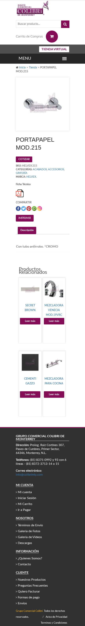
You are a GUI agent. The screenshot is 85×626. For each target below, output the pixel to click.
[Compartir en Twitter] (23, 208)
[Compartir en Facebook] (18, 208)
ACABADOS (40, 169)
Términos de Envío (30, 525)
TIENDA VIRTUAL (54, 49)
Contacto (24, 564)
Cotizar (24, 159)
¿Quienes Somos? (30, 558)
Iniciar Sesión (27, 498)
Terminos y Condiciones (54, 623)
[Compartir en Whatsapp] (34, 208)
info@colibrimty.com (29, 474)
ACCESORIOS (56, 169)
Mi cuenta (25, 492)
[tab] (27, 230)
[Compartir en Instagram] (39, 208)
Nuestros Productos (32, 579)
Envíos (22, 603)
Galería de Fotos (29, 531)
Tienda (33, 67)
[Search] (65, 24)
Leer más (30, 321)
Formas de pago (29, 597)
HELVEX (31, 177)
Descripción (27, 230)
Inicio (22, 67)
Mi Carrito (25, 504)
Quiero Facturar (29, 591)
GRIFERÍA (21, 173)
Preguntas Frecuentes (33, 585)
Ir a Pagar (24, 509)
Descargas (25, 543)
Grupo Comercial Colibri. (29, 611)
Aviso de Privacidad (56, 617)
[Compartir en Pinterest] (29, 208)
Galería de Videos (30, 537)
